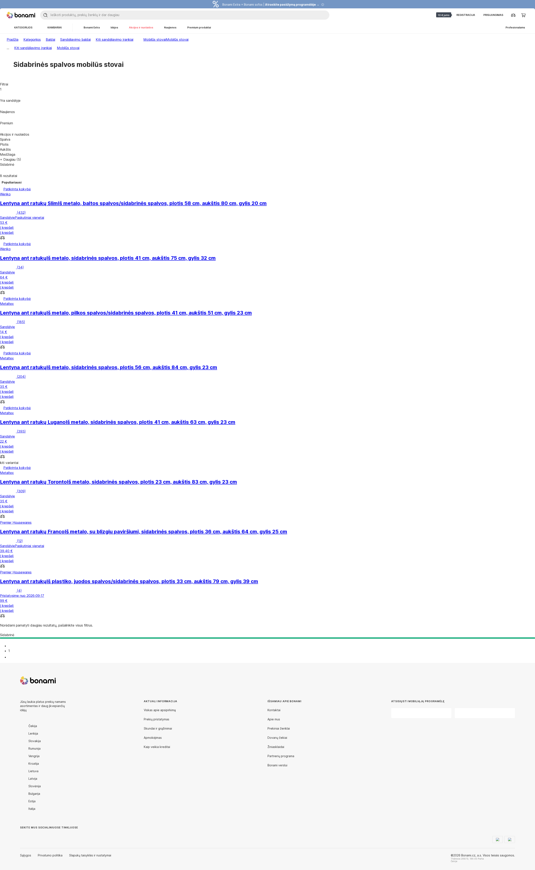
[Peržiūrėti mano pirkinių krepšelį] (523, 15)
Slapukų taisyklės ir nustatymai (90, 855)
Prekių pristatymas (156, 719)
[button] (267, 238)
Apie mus (274, 719)
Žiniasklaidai (276, 747)
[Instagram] (33, 836)
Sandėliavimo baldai (75, 39)
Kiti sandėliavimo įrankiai (114, 39)
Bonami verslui (277, 765)
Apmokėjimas (153, 737)
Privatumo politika (50, 855)
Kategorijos (32, 39)
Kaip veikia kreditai (157, 747)
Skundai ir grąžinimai (158, 728)
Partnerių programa (281, 756)
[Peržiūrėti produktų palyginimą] (513, 15)
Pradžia (12, 39)
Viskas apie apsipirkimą (160, 710)
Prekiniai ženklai (279, 728)
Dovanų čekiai (277, 737)
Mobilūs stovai (177, 39)
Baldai (50, 39)
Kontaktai (274, 710)
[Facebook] (23, 836)
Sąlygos (25, 855)
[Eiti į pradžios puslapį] (21, 15)
